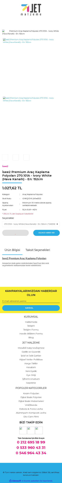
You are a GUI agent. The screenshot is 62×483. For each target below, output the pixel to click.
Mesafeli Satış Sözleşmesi (31, 348)
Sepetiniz (31, 382)
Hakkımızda (31, 322)
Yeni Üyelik (31, 371)
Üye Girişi (31, 375)
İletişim (31, 325)
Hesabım (31, 367)
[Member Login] (31, 22)
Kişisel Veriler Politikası (31, 359)
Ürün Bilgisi (12, 250)
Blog (31, 337)
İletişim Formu (31, 329)
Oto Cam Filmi (31, 416)
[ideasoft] (15, 480)
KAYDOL (29, 308)
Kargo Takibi (31, 363)
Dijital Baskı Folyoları (31, 397)
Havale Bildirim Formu (31, 333)
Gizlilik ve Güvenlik (31, 351)
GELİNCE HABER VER (46, 233)
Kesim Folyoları (31, 393)
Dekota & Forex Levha (31, 409)
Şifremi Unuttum (31, 379)
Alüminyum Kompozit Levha (31, 412)
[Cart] (56, 22)
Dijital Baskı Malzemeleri (31, 401)
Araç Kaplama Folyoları (32, 194)
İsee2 (5, 166)
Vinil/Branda (31, 405)
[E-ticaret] (30, 480)
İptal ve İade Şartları (31, 355)
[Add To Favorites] (15, 233)
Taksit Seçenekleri (37, 250)
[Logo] (31, 10)
